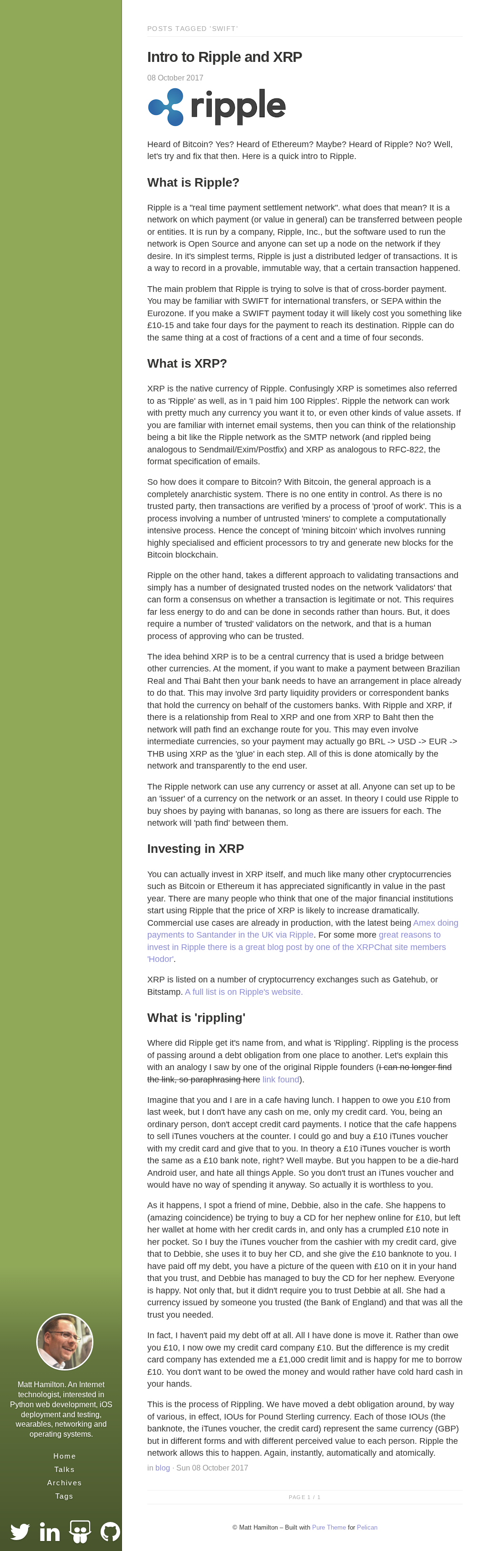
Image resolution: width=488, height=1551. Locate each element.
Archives (64, 1483)
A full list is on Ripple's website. (244, 992)
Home (64, 1456)
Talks (64, 1469)
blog (162, 1468)
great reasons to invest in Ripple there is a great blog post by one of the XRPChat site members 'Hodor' (296, 947)
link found (281, 1079)
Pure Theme (329, 1527)
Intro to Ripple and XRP (224, 57)
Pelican (367, 1527)
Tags (64, 1496)
